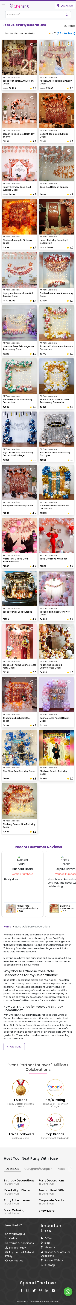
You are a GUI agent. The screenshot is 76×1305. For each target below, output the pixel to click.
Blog (47, 1243)
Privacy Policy (17, 1247)
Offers (48, 1238)
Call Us (13, 1238)
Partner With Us (54, 1260)
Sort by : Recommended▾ (20, 33)
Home (7, 926)
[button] (34, 14)
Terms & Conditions (21, 1243)
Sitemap (50, 1265)
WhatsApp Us (17, 1234)
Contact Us (16, 1260)
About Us (50, 1247)
